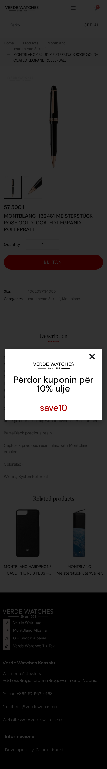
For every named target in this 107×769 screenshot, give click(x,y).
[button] (92, 356)
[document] (53, 384)
